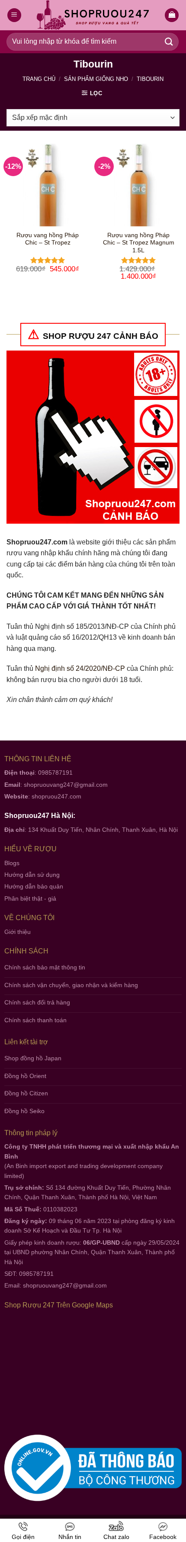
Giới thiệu (17, 931)
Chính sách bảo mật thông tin (44, 967)
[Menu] (14, 15)
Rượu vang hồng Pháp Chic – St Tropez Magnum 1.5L (138, 243)
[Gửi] (169, 41)
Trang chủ (38, 79)
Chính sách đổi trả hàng (37, 1002)
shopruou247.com (56, 796)
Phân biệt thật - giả (30, 898)
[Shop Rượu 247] (93, 15)
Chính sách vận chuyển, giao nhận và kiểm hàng (71, 985)
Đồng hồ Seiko (24, 1110)
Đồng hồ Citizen (26, 1093)
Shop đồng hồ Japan (32, 1058)
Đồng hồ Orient (25, 1075)
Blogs (11, 863)
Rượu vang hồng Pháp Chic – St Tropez (47, 239)
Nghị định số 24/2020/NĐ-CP (80, 668)
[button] (172, 15)
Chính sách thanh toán (35, 1020)
